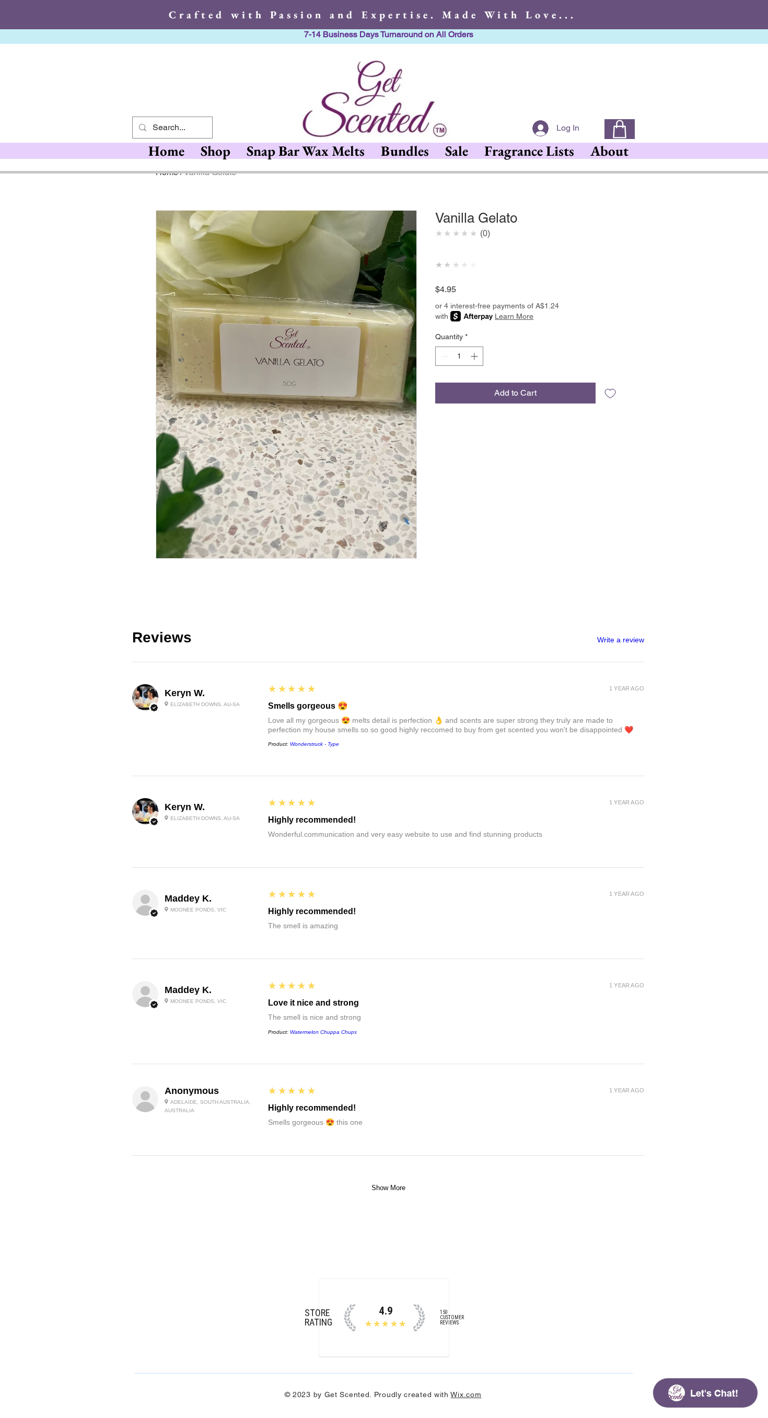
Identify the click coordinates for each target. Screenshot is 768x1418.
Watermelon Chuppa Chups (323, 1032)
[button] (305, 151)
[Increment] (475, 356)
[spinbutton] (459, 356)
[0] (619, 129)
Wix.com (465, 1394)
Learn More (514, 316)
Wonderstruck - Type (314, 744)
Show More (388, 1188)
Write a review (620, 639)
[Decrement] (443, 356)
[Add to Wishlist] (610, 393)
